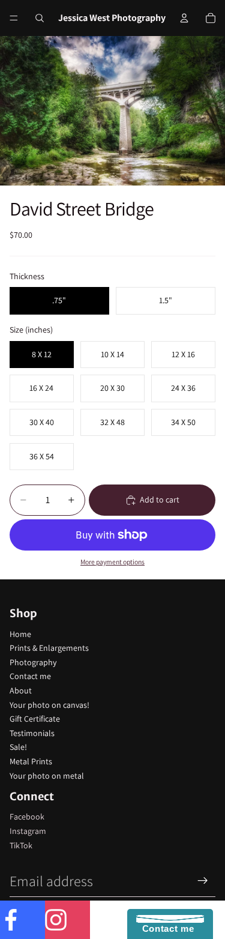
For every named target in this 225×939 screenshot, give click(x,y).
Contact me (30, 676)
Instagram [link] (28, 831)
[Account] (184, 18)
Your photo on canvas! (49, 704)
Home (20, 634)
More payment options (112, 561)
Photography (33, 662)
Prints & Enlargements (49, 647)
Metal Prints (31, 761)
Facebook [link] (27, 816)
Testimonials (32, 733)
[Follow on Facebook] (22, 920)
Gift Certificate (35, 718)
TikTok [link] (21, 845)
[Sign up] (202, 880)
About (21, 690)
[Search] (39, 18)
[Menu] (14, 18)
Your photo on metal (47, 775)
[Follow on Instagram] (67, 920)
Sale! (18, 746)
